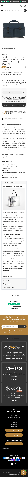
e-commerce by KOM (14, 474)
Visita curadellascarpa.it (14, 358)
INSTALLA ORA (14, 443)
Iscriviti (22, 326)
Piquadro (4, 54)
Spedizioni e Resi (8, 287)
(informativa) (6, 332)
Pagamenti (7, 284)
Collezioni (5, 448)
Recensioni (6, 280)
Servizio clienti (14, 430)
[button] (15, 10)
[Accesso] (17, 6)
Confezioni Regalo (9, 182)
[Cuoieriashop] (7, 6)
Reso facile (14, 435)
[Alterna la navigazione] (2, 10)
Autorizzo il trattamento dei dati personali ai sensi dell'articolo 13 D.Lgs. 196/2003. (14, 330)
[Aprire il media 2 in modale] (14, 27)
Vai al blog (14, 400)
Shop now (14, 379)
